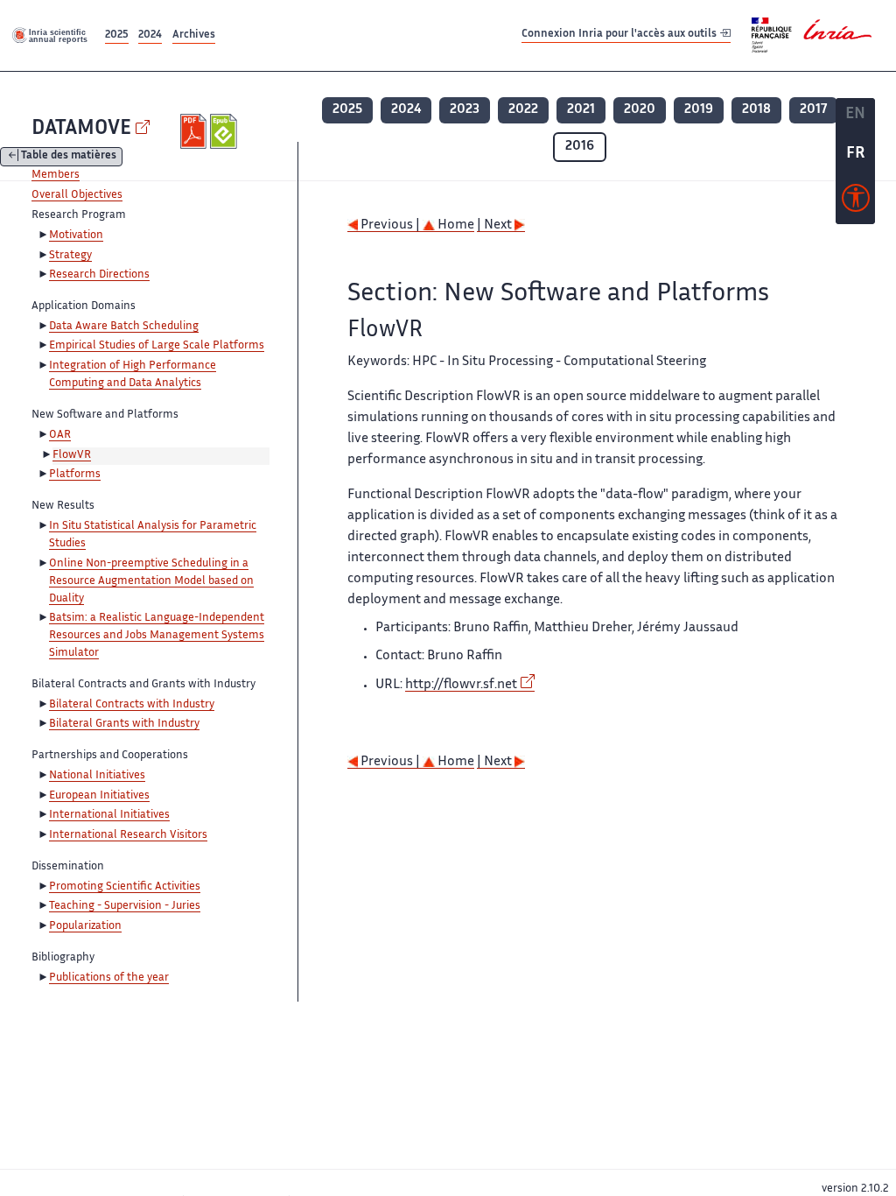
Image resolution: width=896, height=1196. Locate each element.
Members (56, 175)
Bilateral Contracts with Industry (131, 705)
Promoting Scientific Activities (124, 887)
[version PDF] (195, 131)
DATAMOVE (81, 129)
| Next (495, 225)
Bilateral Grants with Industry (124, 724)
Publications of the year (109, 978)
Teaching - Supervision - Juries (124, 906)
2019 (698, 110)
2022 (523, 110)
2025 (117, 35)
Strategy (70, 255)
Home (454, 225)
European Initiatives (99, 796)
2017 (813, 110)
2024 (150, 35)
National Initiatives (97, 775)
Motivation (76, 235)
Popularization (85, 926)
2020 (639, 110)
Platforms (75, 474)
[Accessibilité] (855, 202)
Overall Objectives (77, 195)
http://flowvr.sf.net (461, 685)
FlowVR (71, 455)
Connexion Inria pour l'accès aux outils (620, 34)
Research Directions (99, 275)
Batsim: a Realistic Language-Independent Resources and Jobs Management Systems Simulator (156, 635)
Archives (193, 35)
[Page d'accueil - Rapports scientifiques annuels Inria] (50, 35)
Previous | (390, 225)
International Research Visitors (128, 835)
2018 (756, 110)
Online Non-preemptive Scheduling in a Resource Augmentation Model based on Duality (151, 581)
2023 (465, 110)
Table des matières (68, 157)
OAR (60, 435)
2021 (581, 110)
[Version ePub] (225, 131)
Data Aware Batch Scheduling (124, 326)
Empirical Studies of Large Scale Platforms (156, 346)
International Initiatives (109, 815)
